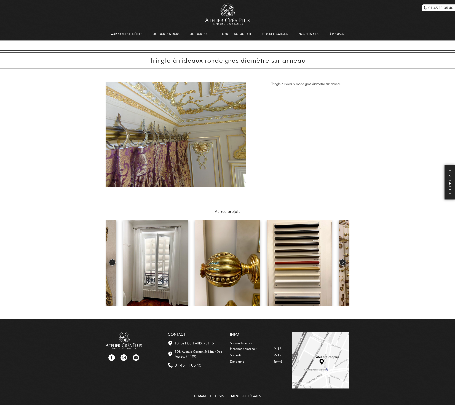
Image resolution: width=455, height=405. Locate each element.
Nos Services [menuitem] (308, 34)
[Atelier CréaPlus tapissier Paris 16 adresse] (320, 360)
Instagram (124, 357)
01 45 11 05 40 (188, 365)
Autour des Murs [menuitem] (166, 34)
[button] (342, 262)
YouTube (136, 357)
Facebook (111, 357)
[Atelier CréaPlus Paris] (124, 340)
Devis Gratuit (450, 182)
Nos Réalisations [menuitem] (275, 34)
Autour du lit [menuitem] (200, 34)
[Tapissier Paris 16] (227, 14)
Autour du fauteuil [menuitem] (236, 34)
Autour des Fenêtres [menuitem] (126, 34)
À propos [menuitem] (337, 34)
